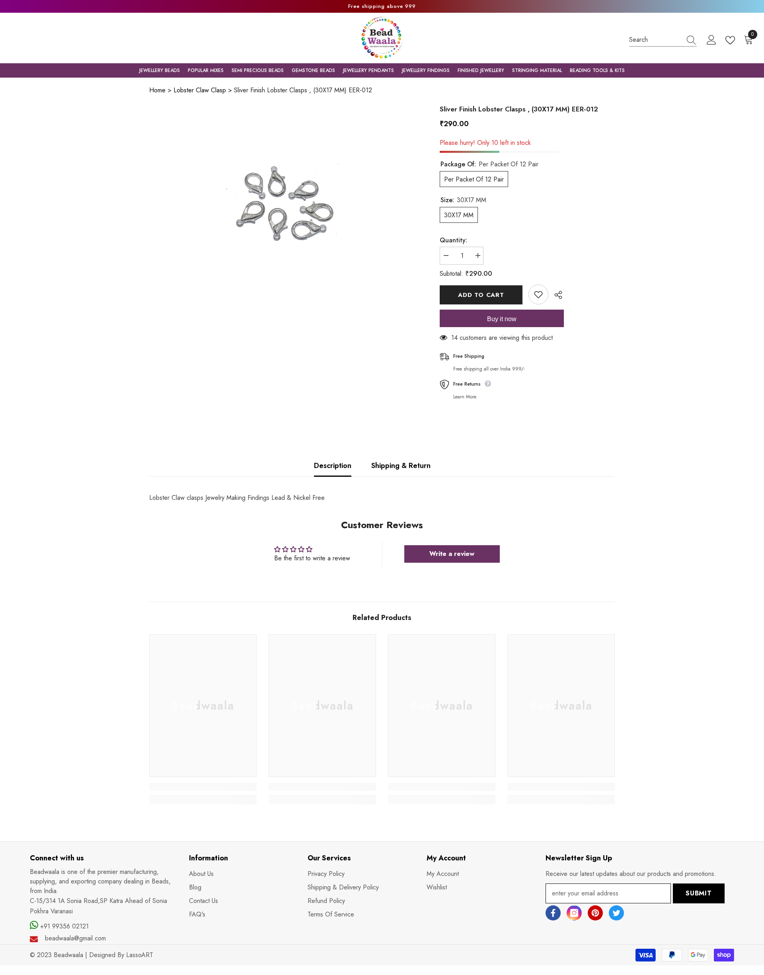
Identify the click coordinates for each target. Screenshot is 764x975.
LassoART (139, 954)
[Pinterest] (595, 912)
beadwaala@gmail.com (75, 938)
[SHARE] (555, 294)
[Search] (663, 39)
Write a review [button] (451, 553)
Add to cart (481, 295)
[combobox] (655, 39)
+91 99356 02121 (63, 926)
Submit (699, 893)
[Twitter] (616, 912)
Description (332, 465)
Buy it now (501, 319)
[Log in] (711, 40)
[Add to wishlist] (538, 294)
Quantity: (453, 240)
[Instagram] (574, 912)
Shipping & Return (401, 465)
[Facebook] (553, 912)
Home (157, 90)
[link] (203, 787)
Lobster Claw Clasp (199, 90)
